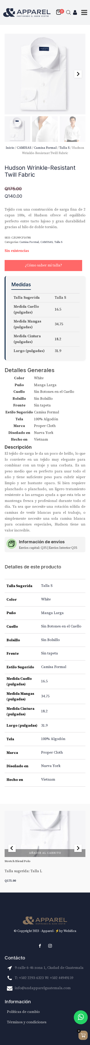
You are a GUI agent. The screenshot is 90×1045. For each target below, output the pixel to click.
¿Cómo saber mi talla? (43, 265)
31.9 (44, 725)
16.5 (44, 681)
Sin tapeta (49, 653)
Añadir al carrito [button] (45, 852)
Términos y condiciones (26, 1022)
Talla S (64, 148)
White (46, 599)
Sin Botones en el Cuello (61, 626)
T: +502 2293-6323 (29, 978)
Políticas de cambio (23, 1011)
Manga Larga (52, 613)
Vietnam (48, 779)
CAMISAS (24, 148)
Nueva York (50, 766)
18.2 (44, 711)
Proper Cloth (52, 752)
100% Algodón (53, 739)
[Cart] (60, 12)
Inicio (10, 148)
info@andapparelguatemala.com (43, 988)
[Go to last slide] (12, 848)
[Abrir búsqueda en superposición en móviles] (68, 12)
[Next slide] (78, 74)
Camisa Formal (45, 148)
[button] (17, 129)
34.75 (45, 696)
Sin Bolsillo (50, 640)
